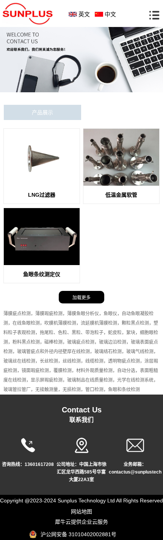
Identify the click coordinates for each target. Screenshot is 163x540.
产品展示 (42, 112)
